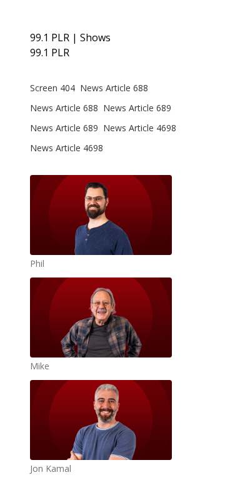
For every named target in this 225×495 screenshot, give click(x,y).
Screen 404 (52, 88)
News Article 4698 (139, 128)
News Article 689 (137, 108)
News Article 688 (114, 88)
